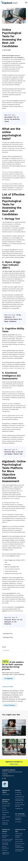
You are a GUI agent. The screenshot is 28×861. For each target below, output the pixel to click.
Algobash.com (6, 611)
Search (4, 647)
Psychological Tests (8, 637)
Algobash (16, 100)
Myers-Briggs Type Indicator (13, 560)
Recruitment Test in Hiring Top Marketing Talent (12, 119)
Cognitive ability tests (8, 335)
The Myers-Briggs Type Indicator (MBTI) (13, 271)
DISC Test (7, 564)
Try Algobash (8, 678)
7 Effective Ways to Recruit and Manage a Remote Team (14, 452)
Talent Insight (7, 50)
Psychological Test (7, 633)
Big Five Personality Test (12, 566)
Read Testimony (9, 705)
